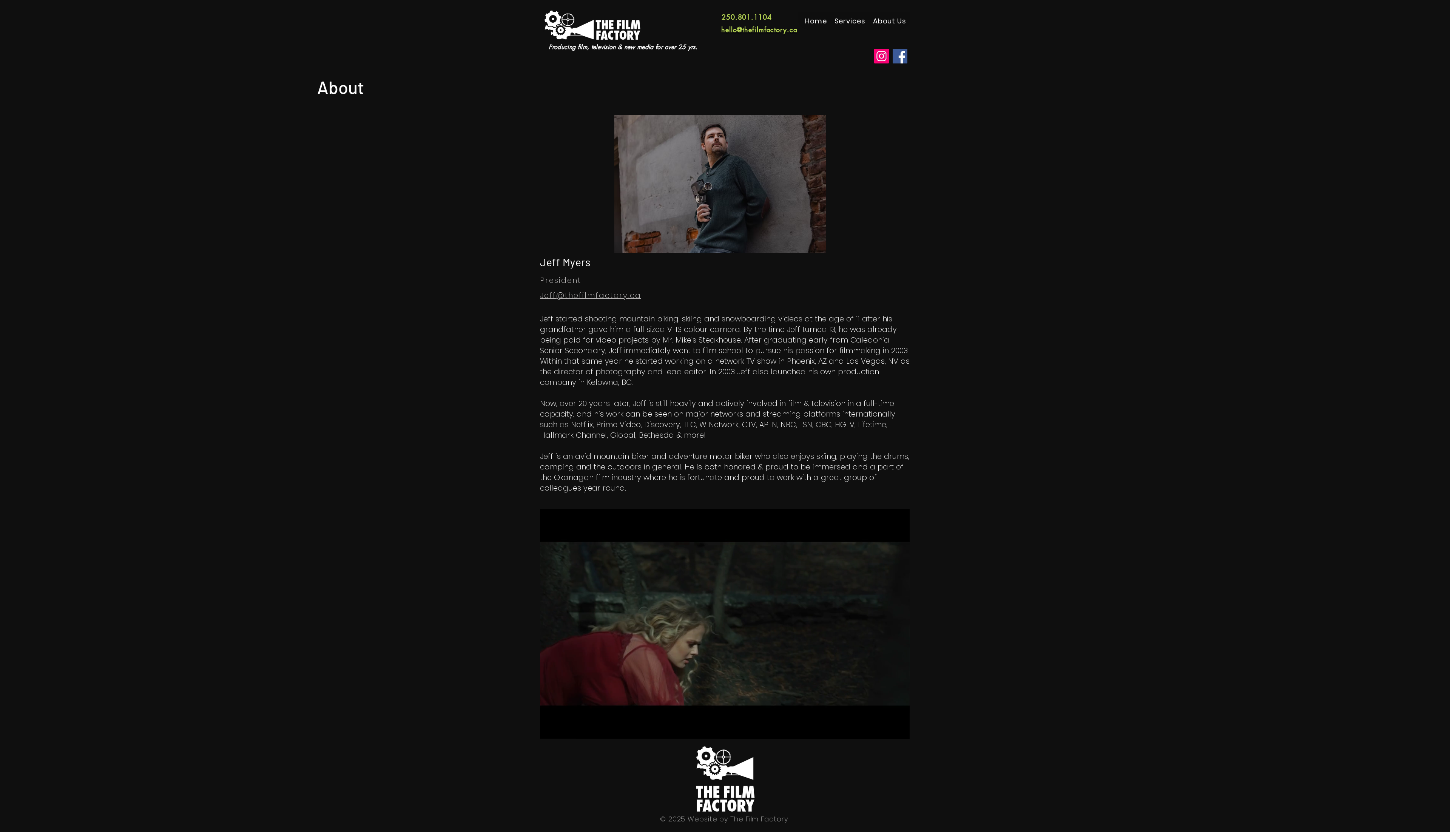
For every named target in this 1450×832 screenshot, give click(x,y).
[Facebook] (900, 56)
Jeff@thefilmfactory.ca (590, 295)
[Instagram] (881, 56)
